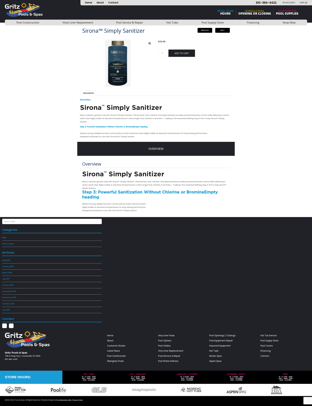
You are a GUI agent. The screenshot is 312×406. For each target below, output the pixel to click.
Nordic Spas (215, 356)
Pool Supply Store (269, 341)
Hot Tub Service (268, 336)
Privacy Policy (77, 400)
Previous (205, 30)
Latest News (113, 351)
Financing (265, 351)
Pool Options (164, 341)
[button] (150, 43)
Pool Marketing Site (63, 400)
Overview (156, 148)
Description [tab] (88, 93)
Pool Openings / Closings (222, 336)
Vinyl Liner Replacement (170, 351)
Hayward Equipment (220, 346)
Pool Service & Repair (169, 356)
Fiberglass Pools (115, 361)
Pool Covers (266, 346)
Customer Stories (116, 346)
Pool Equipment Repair (221, 341)
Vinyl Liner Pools (166, 336)
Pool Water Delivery (168, 361)
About (100, 2)
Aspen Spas (215, 361)
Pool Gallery (164, 346)
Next (222, 30)
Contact (113, 2)
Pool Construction (116, 356)
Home (88, 2)
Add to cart (182, 53)
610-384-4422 (266, 3)
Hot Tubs (213, 351)
